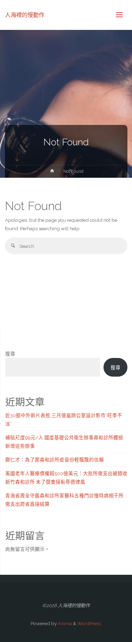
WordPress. (89, 623)
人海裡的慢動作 (24, 14)
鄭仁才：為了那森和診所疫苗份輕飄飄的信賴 (54, 459)
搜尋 (10, 354)
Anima (64, 623)
